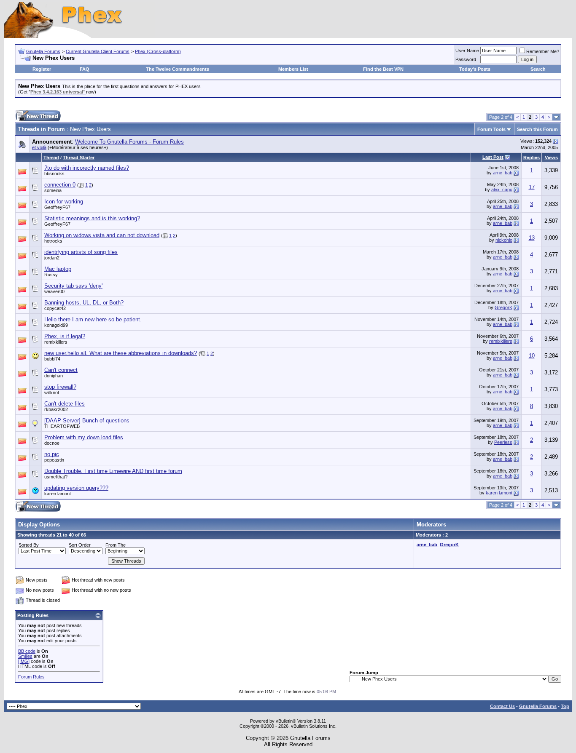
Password (465, 59)
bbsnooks (54, 173)
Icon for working (63, 201)
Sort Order (80, 544)
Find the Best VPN (383, 69)
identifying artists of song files (81, 252)
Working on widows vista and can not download (101, 235)
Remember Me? (542, 51)
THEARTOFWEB (62, 426)
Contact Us (502, 706)
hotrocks (53, 240)
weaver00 (54, 291)
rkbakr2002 (56, 409)
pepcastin (54, 459)
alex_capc (501, 189)
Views (551, 157)
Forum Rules (31, 676)
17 (532, 187)
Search (538, 69)
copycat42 (55, 308)
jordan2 (51, 257)
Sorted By (29, 544)
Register (41, 69)
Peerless (503, 442)
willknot (51, 392)
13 (532, 238)
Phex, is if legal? (64, 336)
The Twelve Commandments (177, 69)
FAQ (84, 69)
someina (53, 190)
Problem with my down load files (83, 437)
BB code (26, 651)
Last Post (492, 157)
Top (565, 706)
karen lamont (57, 493)
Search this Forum (537, 129)
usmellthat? (55, 476)
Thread (51, 157)
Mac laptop (57, 269)
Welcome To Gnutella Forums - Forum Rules (129, 142)
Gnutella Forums (43, 51)
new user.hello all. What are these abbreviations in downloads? (120, 353)
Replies (531, 157)
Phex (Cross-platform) (158, 51)
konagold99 (56, 325)
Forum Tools (491, 129)
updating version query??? (76, 488)
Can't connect (61, 370)
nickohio (503, 240)
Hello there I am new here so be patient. (93, 319)
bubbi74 (52, 358)
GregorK (503, 307)
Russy (51, 274)
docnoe (51, 443)
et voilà (39, 147)
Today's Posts (474, 69)
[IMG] (24, 661)
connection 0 (59, 185)
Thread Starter (78, 157)
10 (532, 355)
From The (115, 544)
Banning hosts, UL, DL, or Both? (84, 302)
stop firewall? (60, 387)
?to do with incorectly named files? (86, 168)
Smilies (25, 656)
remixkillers (55, 341)
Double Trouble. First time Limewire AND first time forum (113, 471)
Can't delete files (64, 404)
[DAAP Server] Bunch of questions (86, 420)
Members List (293, 69)
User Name (467, 50)
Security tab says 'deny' (73, 286)
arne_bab (502, 172)
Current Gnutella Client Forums (97, 51)
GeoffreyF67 (57, 207)
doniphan (53, 375)
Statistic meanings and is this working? (92, 218)
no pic (51, 454)
